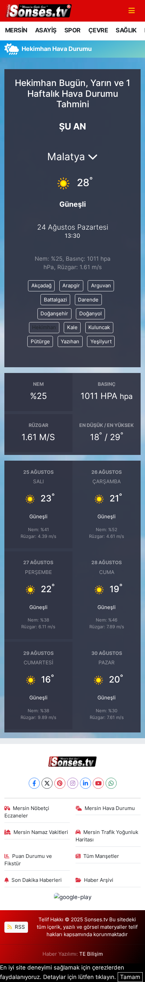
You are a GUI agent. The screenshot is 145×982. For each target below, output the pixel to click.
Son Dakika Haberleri (36, 880)
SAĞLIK (126, 30)
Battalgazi (55, 300)
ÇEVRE (98, 30)
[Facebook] (34, 783)
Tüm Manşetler (101, 856)
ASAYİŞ (45, 30)
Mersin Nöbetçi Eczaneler (27, 812)
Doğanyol (90, 314)
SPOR (72, 30)
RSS (19, 927)
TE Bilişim (91, 954)
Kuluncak (99, 327)
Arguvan (101, 286)
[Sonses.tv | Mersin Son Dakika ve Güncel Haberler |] (38, 10)
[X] (47, 783)
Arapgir (71, 286)
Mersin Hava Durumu (110, 808)
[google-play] (72, 898)
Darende (88, 300)
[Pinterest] (59, 783)
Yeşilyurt (101, 342)
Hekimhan (44, 327)
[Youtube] (98, 783)
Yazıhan (70, 342)
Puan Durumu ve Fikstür (28, 860)
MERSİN (16, 30)
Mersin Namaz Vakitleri (40, 832)
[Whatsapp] (111, 783)
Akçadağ (41, 286)
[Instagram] (72, 783)
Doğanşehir (54, 314)
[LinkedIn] (85, 783)
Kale (72, 327)
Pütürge (40, 342)
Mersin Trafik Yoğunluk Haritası (107, 836)
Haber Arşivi (98, 880)
